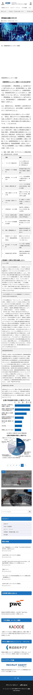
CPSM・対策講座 (8, 526)
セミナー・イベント (15, 7)
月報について (5, 569)
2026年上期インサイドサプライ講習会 (11, 583)
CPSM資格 (24, 7)
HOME (4, 11)
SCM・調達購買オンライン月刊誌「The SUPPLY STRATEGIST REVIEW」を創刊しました (16, 548)
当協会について (5, 7)
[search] (30, 511)
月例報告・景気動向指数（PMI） (16, 11)
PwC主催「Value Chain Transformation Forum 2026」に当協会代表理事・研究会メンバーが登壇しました (16, 562)
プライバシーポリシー (12, 685)
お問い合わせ (23, 685)
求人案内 (6, 534)
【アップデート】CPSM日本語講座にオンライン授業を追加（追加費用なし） (16, 576)
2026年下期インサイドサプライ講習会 (11, 555)
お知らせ (6, 523)
